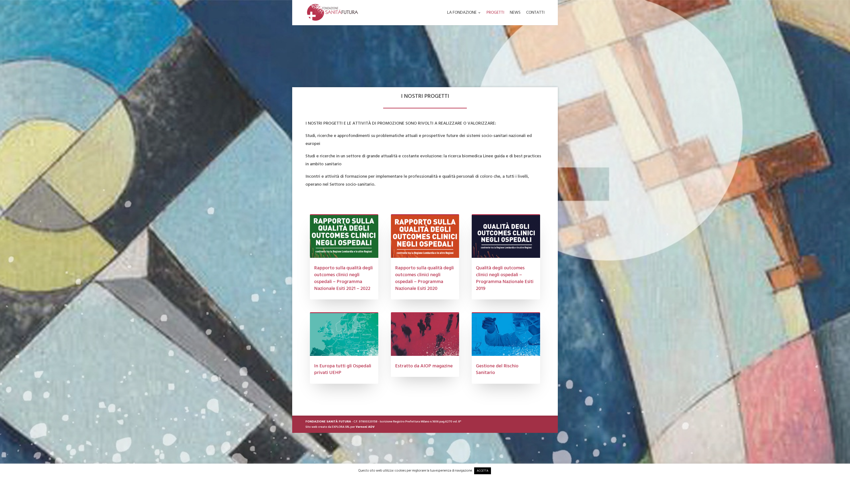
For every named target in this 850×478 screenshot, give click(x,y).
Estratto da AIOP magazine (424, 366)
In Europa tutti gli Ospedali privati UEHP (342, 369)
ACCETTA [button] (482, 470)
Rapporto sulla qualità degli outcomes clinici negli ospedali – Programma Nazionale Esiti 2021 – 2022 (343, 278)
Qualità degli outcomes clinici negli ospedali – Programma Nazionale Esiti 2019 (504, 278)
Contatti (535, 13)
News (515, 13)
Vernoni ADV (365, 426)
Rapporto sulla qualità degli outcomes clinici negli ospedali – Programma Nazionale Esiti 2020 (424, 278)
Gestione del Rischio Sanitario (497, 369)
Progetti (495, 13)
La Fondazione (462, 13)
